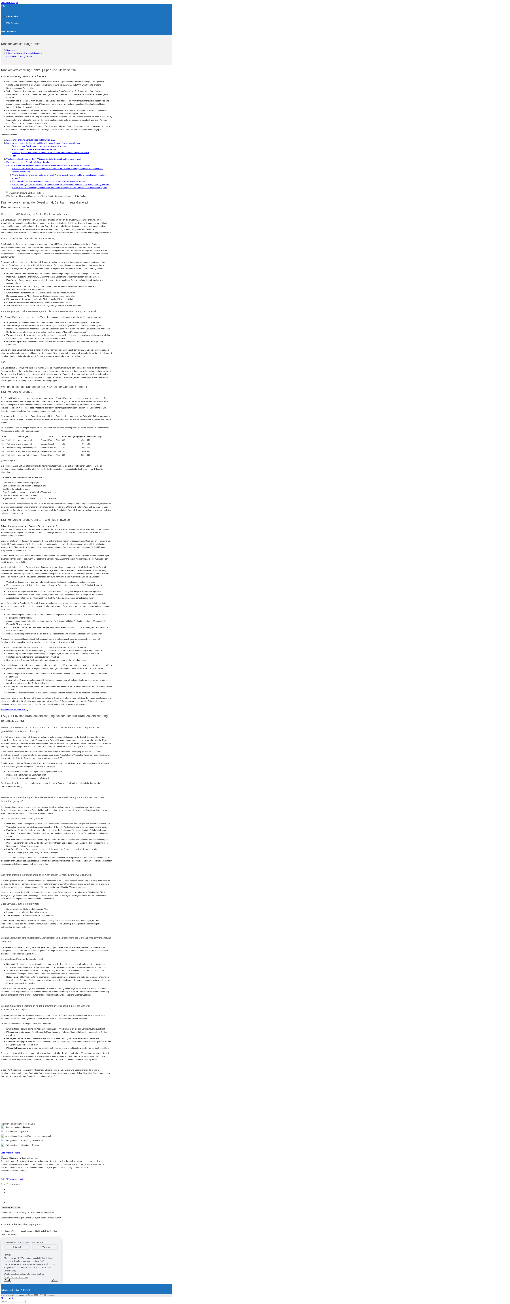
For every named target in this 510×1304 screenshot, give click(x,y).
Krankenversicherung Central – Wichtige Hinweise (28, 162)
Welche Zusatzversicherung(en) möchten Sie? (24, 1274)
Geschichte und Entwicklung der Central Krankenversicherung (39, 146)
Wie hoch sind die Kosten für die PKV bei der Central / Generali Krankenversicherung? (43, 159)
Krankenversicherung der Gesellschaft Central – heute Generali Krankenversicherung (43, 143)
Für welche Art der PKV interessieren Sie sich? (24, 1242)
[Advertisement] (56, 1098)
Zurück (7, 1280)
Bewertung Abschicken (11, 1207)
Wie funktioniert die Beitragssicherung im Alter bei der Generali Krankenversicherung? (49, 181)
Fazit (14, 156)
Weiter (54, 1280)
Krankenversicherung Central (19, 56)
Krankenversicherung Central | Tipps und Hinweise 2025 (30, 140)
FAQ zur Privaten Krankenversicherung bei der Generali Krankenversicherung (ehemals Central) (48, 165)
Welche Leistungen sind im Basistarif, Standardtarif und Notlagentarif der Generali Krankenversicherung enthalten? (61, 184)
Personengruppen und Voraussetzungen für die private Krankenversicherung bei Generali (50, 152)
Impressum (50, 1295)
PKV (3, 6)
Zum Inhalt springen (9, 2)
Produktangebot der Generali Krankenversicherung (34, 149)
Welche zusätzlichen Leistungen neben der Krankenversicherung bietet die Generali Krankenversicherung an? (59, 188)
